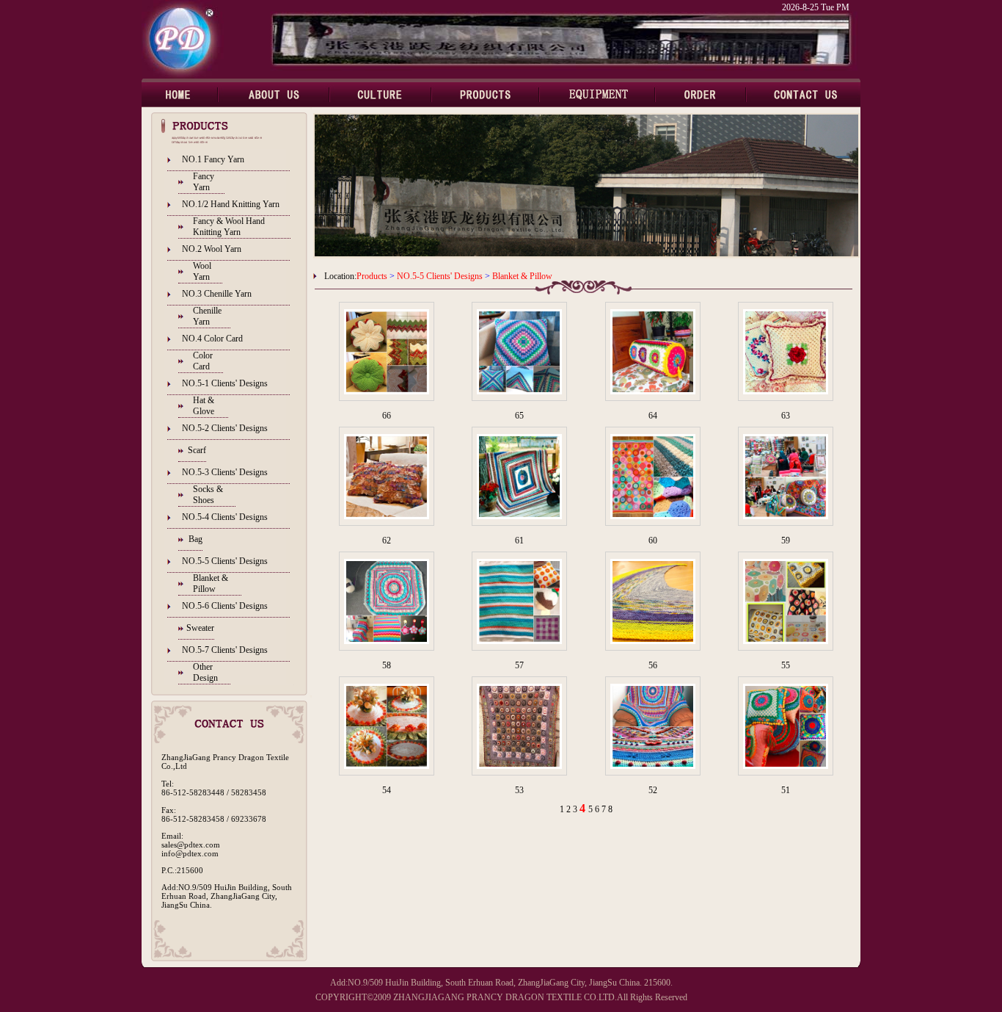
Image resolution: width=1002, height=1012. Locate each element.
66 (386, 416)
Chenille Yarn (207, 316)
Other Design (205, 672)
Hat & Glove (203, 405)
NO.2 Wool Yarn (211, 249)
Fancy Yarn (203, 181)
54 (386, 790)
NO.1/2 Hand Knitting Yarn (230, 204)
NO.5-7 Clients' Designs (225, 650)
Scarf (197, 450)
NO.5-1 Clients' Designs (225, 383)
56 (652, 665)
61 (519, 540)
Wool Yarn (202, 271)
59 (785, 540)
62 (386, 540)
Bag (195, 539)
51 (785, 790)
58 (386, 665)
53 (519, 790)
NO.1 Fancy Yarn (213, 159)
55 (785, 665)
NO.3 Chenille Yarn (217, 294)
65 (519, 416)
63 (785, 416)
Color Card (203, 361)
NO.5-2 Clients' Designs (225, 428)
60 (652, 540)
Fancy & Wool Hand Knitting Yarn (229, 226)
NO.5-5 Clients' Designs (225, 561)
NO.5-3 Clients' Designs (225, 472)
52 (652, 790)
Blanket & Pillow (210, 583)
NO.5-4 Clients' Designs (225, 517)
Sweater (200, 628)
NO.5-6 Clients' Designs (225, 606)
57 (519, 665)
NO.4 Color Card (212, 338)
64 (652, 416)
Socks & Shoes (208, 494)
